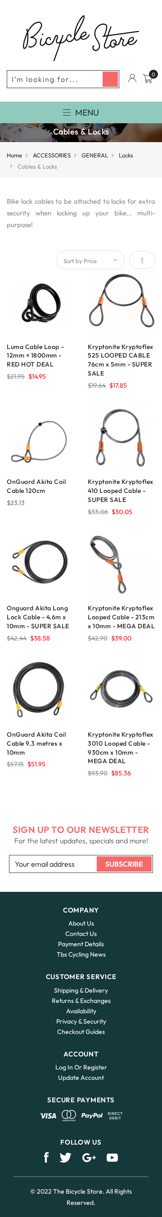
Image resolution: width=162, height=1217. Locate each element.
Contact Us (81, 934)
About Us (81, 923)
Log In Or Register (81, 1067)
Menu (87, 112)
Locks (126, 155)
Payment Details (81, 944)
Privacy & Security (81, 1021)
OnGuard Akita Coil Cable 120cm (36, 486)
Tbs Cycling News (81, 954)
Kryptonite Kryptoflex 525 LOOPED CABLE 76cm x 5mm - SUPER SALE (120, 360)
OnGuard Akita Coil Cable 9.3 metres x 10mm (36, 743)
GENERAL (94, 155)
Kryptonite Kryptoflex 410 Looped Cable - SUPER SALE (120, 491)
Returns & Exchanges (81, 1001)
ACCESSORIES (52, 155)
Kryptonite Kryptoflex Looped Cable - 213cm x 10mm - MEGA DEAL (121, 617)
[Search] (110, 79)
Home (14, 155)
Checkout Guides (81, 1032)
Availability (81, 1011)
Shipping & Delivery (81, 990)
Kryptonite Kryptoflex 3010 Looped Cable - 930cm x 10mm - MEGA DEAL (120, 747)
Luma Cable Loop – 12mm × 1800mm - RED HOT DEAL (36, 356)
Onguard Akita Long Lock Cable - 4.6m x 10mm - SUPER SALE (38, 617)
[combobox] (63, 79)
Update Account (81, 1078)
